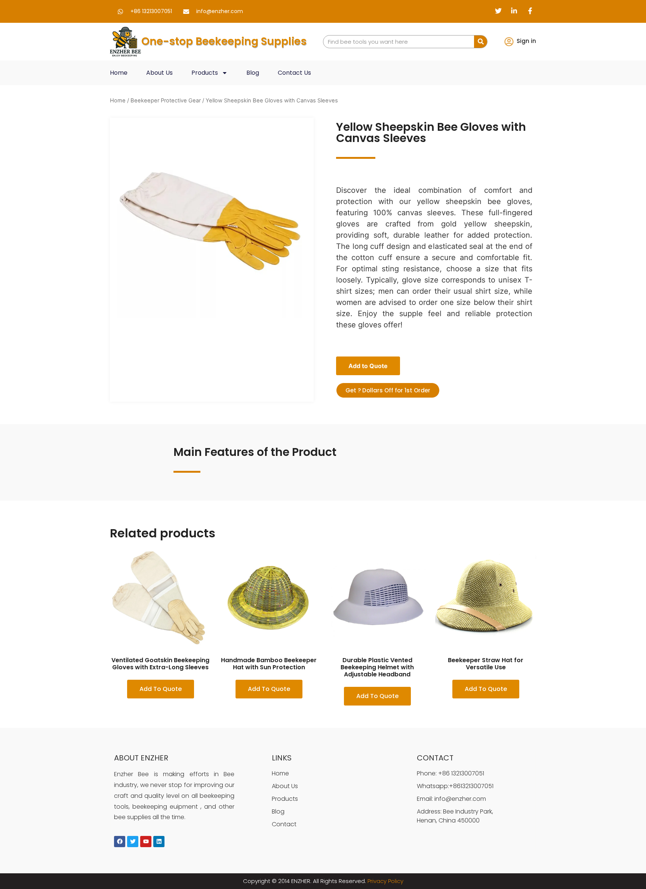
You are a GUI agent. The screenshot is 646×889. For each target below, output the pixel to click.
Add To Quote (160, 689)
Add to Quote (368, 366)
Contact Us (294, 72)
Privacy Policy (385, 881)
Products (204, 72)
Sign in (526, 41)
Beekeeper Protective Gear (165, 100)
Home (118, 72)
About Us (159, 72)
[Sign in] (509, 41)
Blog (252, 72)
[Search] (480, 42)
